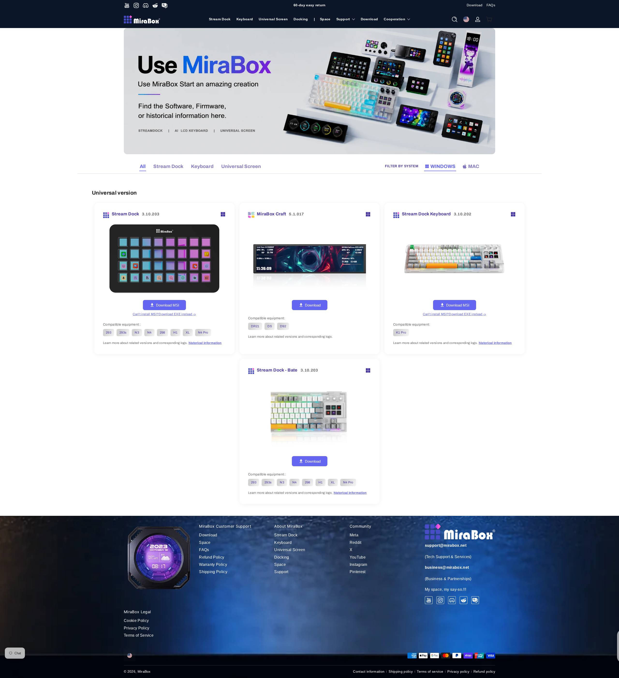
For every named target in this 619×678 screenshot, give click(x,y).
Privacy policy (458, 671)
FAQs (490, 5)
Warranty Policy (213, 564)
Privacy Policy (136, 628)
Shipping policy (401, 671)
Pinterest (358, 572)
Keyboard (202, 166)
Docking (281, 557)
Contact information (368, 671)
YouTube (358, 557)
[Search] (454, 19)
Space (205, 542)
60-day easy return (310, 5)
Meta (354, 535)
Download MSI (167, 305)
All (143, 166)
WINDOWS (443, 166)
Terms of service (430, 671)
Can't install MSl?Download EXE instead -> (164, 314)
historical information (205, 343)
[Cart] (489, 19)
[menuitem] (234, 535)
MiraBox (144, 671)
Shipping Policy (213, 572)
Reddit (355, 542)
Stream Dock (168, 166)
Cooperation (394, 19)
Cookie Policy (136, 621)
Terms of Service (139, 635)
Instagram (358, 564)
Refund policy (484, 671)
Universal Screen (241, 166)
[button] (454, 19)
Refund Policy (211, 557)
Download (475, 5)
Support (343, 19)
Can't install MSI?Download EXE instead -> (454, 314)
